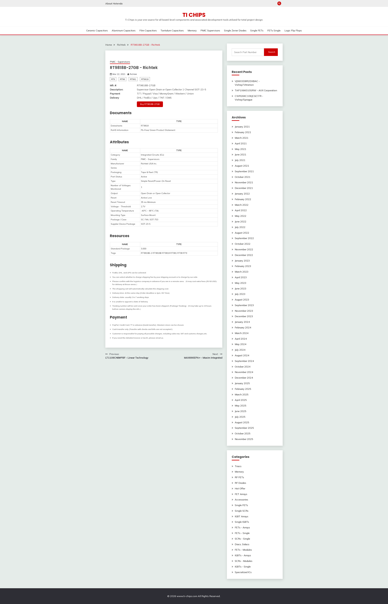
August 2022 (242, 232)
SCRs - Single (242, 538)
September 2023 (244, 305)
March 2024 (241, 333)
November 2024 (244, 372)
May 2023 (240, 282)
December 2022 (244, 255)
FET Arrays (241, 494)
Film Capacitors (148, 30)
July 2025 (240, 416)
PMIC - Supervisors (120, 61)
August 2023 (242, 299)
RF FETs (239, 477)
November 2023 (244, 310)
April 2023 (241, 277)
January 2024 (242, 321)
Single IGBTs (242, 521)
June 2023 (240, 288)
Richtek (133, 74)
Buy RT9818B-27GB (150, 104)
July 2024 (240, 349)
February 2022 (243, 199)
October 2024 (242, 366)
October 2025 (242, 433)
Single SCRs (241, 510)
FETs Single (274, 30)
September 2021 (244, 171)
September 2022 (244, 238)
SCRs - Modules (243, 560)
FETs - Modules (243, 549)
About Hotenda (113, 3)
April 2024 (241, 338)
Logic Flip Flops (293, 30)
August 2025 (242, 422)
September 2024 (244, 360)
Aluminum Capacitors (123, 30)
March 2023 (241, 271)
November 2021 (244, 182)
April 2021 (241, 143)
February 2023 (243, 266)
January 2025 (242, 383)
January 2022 (242, 193)
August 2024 (242, 355)
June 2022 (240, 221)
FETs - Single (242, 533)
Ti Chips (194, 15)
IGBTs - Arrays (243, 555)
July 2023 (240, 293)
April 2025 (241, 399)
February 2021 (243, 132)
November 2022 (244, 249)
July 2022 (240, 227)
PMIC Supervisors (210, 30)
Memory (192, 30)
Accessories (241, 499)
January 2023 (242, 260)
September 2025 (244, 427)
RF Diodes (240, 482)
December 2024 (244, 377)
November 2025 (244, 439)
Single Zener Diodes (235, 30)
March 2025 (241, 394)
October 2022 (242, 243)
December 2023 (244, 316)
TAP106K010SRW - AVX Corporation (256, 90)
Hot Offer (240, 488)
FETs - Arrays (242, 527)
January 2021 (242, 126)
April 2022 (241, 210)
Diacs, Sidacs (242, 544)
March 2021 (241, 137)
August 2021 (242, 165)
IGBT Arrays (241, 516)
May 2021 (240, 149)
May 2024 (240, 344)
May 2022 (240, 215)
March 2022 (241, 204)
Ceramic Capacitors (97, 30)
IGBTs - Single (243, 566)
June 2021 (240, 154)
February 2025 (243, 388)
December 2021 (244, 188)
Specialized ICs (243, 572)
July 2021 (240, 160)
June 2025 (240, 411)
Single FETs (256, 30)
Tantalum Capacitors (172, 30)
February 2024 (243, 327)
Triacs (238, 466)
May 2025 (240, 405)
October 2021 (242, 176)
